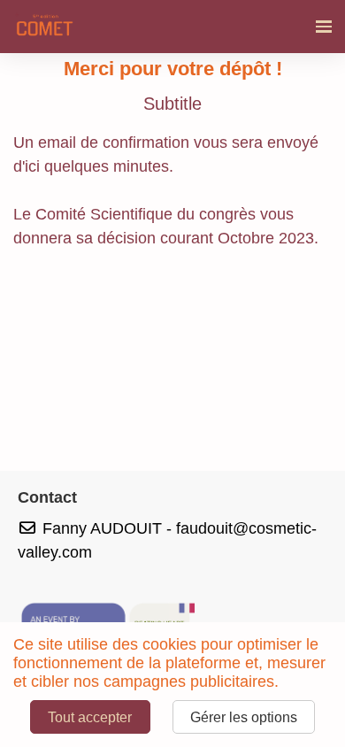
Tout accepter (90, 717)
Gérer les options (243, 717)
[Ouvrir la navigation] (324, 26)
